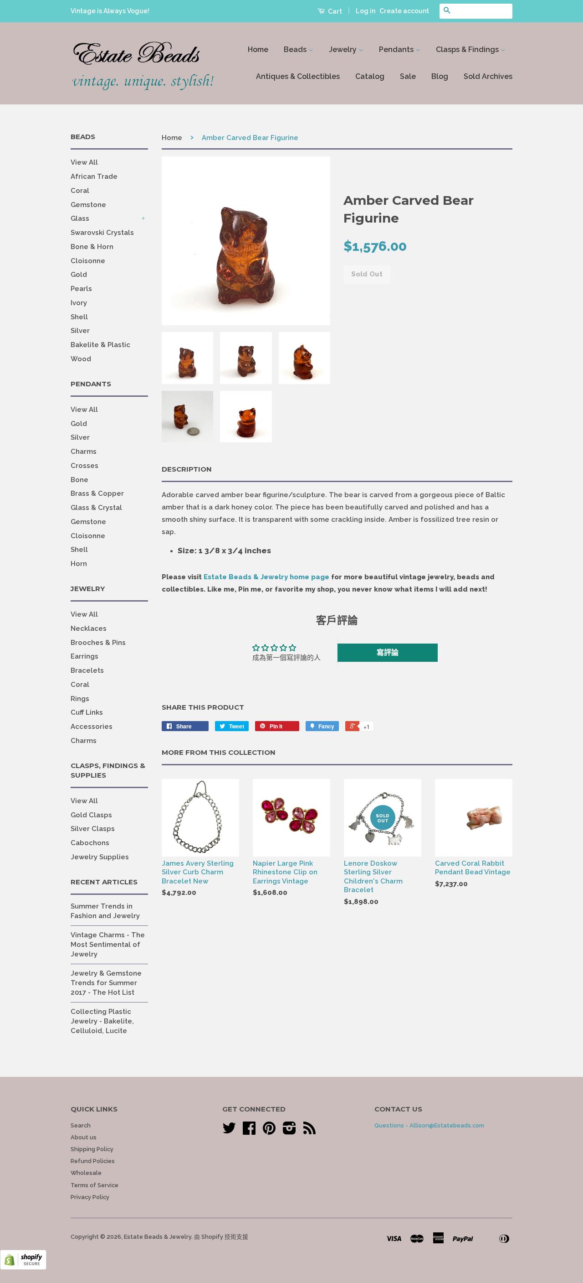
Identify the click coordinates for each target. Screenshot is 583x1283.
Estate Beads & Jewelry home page (266, 577)
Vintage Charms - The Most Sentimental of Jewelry (108, 944)
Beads (296, 49)
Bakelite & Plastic (100, 345)
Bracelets (87, 670)
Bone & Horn (92, 247)
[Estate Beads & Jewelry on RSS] (309, 1131)
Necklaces (89, 628)
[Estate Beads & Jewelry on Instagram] (289, 1131)
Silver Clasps (93, 829)
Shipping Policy (92, 1149)
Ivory (79, 303)
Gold (79, 274)
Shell (79, 317)
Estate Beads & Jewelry (157, 1236)
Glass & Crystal (96, 508)
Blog (439, 76)
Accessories (92, 726)
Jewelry (343, 49)
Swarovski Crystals (102, 233)
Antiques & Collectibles (298, 76)
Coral (80, 191)
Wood (81, 359)
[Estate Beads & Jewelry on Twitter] (229, 1131)
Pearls (81, 289)
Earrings (84, 656)
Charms (84, 451)
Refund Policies (93, 1161)
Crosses (84, 466)
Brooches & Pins (98, 643)
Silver (80, 331)
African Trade (94, 176)
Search (81, 1125)
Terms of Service (94, 1185)
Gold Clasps (91, 815)
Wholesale (86, 1172)
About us (84, 1137)
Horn (79, 564)
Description (187, 469)
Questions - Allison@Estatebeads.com (429, 1125)
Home (258, 49)
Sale (408, 76)
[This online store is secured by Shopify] (23, 1267)
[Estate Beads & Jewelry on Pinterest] (269, 1131)
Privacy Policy (90, 1197)
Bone (79, 480)
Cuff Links (87, 712)
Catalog (369, 76)
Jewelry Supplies (100, 857)
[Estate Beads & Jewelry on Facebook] (249, 1131)
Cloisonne (88, 261)
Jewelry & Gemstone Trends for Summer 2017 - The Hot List (106, 983)
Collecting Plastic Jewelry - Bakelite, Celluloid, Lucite (102, 1021)
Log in (365, 11)
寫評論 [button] (388, 652)
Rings (80, 699)
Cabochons (90, 843)
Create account (404, 11)
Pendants (397, 49)
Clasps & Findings (468, 49)
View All (84, 162)
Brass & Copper (97, 493)
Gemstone (88, 205)
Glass (80, 218)
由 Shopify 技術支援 (221, 1236)
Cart (334, 11)
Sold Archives (488, 76)
